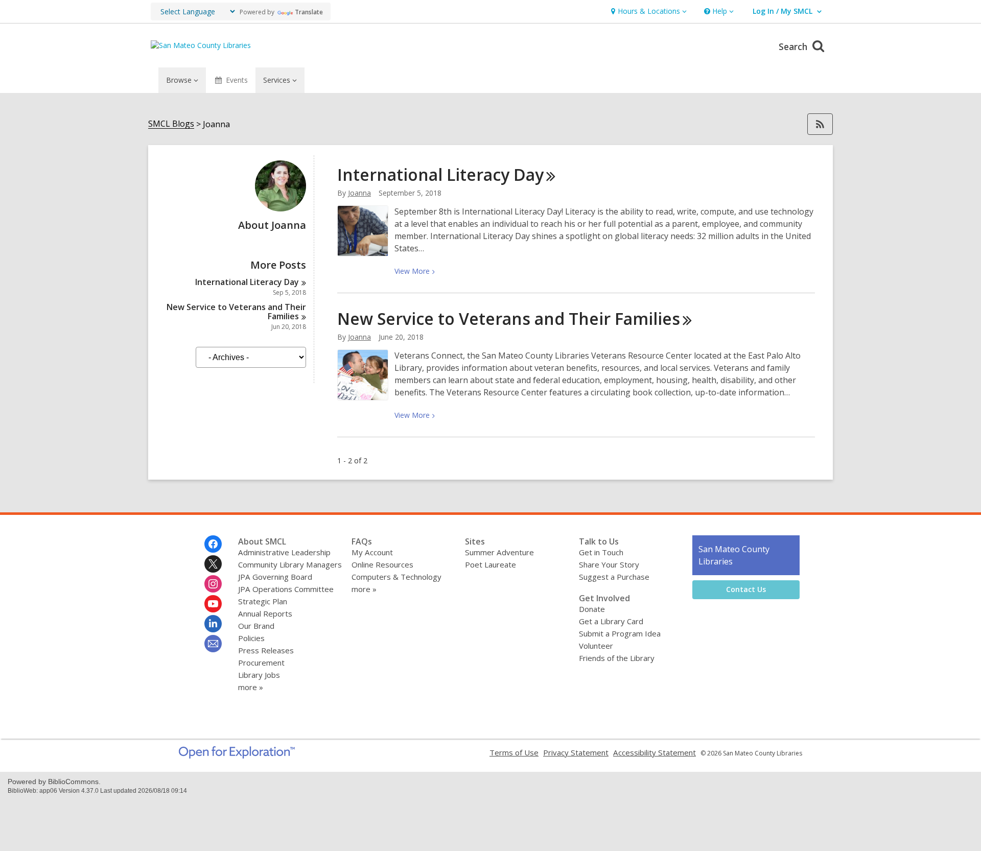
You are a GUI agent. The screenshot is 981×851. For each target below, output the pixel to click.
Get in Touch (601, 552)
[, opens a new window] (237, 755)
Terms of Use (514, 752)
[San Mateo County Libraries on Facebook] (213, 544)
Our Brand (256, 626)
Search (794, 46)
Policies (251, 638)
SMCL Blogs (171, 124)
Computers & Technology (396, 577)
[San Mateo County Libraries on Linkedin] (213, 623)
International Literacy (247, 282)
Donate (592, 609)
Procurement (261, 662)
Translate (309, 12)
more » (250, 687)
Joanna (359, 193)
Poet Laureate (490, 564)
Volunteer (596, 646)
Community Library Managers (290, 564)
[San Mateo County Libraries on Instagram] (213, 584)
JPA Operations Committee (286, 589)
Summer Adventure (499, 552)
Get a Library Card (611, 621)
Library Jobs (259, 675)
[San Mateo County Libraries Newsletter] (213, 643)
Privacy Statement (576, 752)
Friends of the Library (617, 658)
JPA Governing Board (275, 577)
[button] (647, 11)
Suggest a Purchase (614, 577)
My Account (372, 552)
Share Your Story (609, 564)
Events (237, 80)
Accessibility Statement (654, 752)
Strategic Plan (262, 601)
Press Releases (266, 650)
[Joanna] (280, 208)
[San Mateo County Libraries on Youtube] (213, 603)
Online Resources (382, 564)
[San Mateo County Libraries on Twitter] (213, 564)
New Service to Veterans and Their (236, 311)
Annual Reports (265, 613)
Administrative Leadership (284, 552)
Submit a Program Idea (620, 633)
